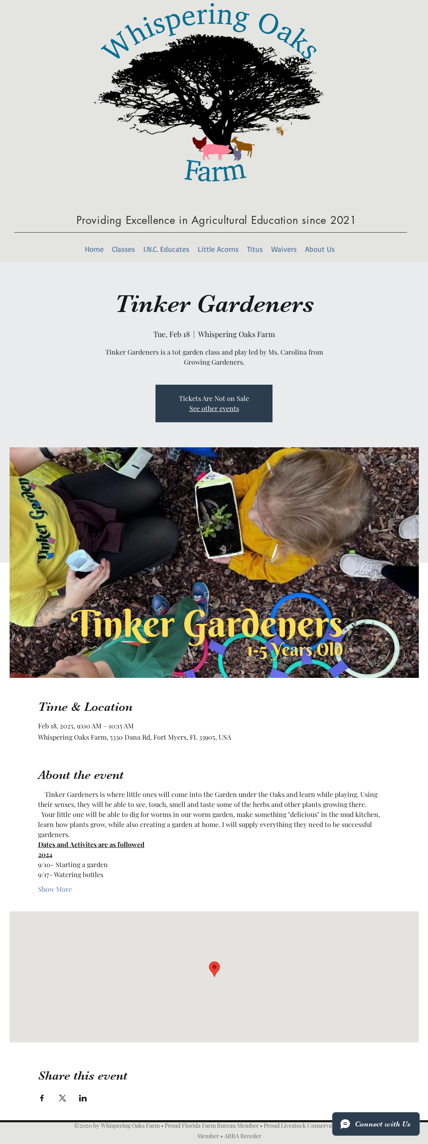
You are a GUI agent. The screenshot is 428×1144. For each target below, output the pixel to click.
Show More (55, 889)
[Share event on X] (62, 1098)
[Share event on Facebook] (42, 1098)
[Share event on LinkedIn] (83, 1098)
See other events (214, 408)
